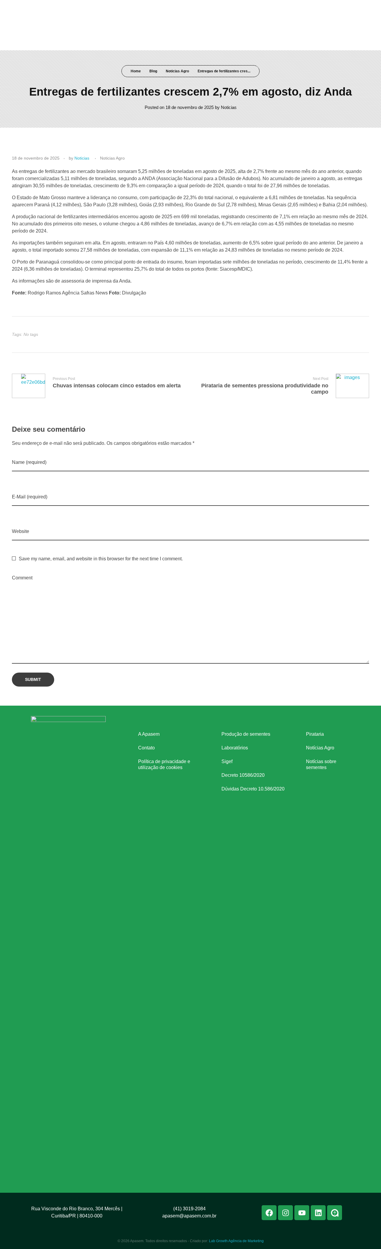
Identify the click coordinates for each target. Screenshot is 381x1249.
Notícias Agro (320, 747)
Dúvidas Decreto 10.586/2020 (253, 788)
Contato (146, 747)
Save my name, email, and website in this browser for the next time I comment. (101, 558)
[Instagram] (320, 8)
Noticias (229, 107)
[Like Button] (359, 334)
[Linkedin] (342, 8)
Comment (22, 577)
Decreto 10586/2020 (243, 775)
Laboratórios (234, 747)
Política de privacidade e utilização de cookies (164, 764)
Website (20, 531)
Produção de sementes (245, 734)
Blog (153, 71)
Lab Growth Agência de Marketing (236, 1241)
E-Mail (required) (29, 496)
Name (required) (29, 462)
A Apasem (149, 734)
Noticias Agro (177, 71)
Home (136, 71)
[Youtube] (331, 8)
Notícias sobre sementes (321, 764)
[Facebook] (309, 8)
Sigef (226, 761)
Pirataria (315, 734)
